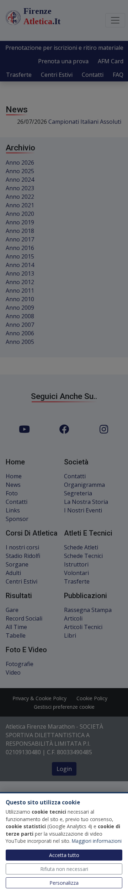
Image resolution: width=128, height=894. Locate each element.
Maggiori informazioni (97, 840)
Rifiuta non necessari (64, 869)
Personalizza (64, 882)
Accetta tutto (64, 855)
